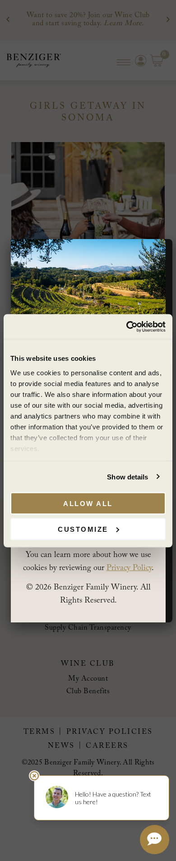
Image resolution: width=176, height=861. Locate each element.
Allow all (88, 503)
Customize (83, 529)
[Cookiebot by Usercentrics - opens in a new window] (127, 326)
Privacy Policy (129, 568)
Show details (127, 476)
